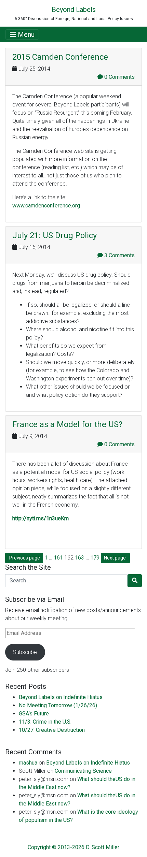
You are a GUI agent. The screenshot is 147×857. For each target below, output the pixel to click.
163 (79, 557)
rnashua (28, 762)
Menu (25, 34)
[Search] (135, 580)
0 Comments (119, 77)
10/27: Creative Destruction (52, 730)
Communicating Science (83, 771)
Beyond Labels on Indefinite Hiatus (61, 697)
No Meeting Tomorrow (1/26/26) (58, 705)
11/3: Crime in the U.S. (45, 721)
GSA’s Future (34, 713)
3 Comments (119, 255)
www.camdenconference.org (46, 205)
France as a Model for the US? (67, 424)
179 (94, 557)
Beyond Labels (74, 9)
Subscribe (25, 652)
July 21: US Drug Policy (54, 235)
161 (58, 557)
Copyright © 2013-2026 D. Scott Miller (73, 847)
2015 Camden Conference (60, 57)
